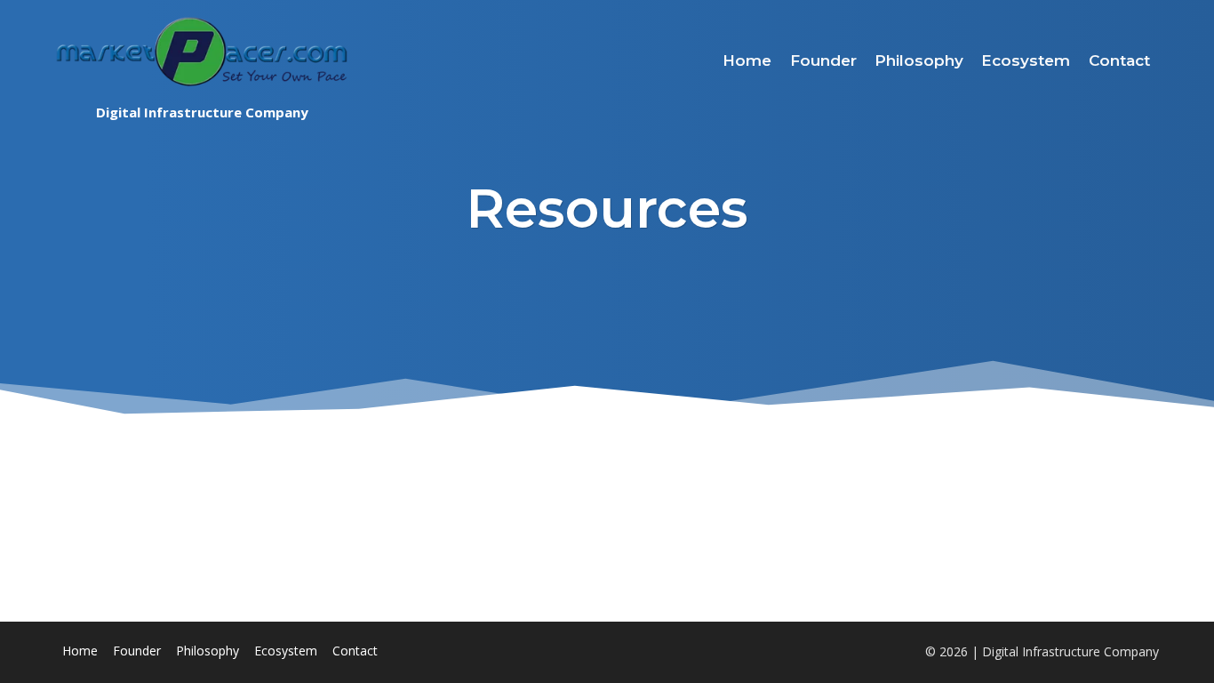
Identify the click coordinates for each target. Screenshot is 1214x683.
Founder (823, 60)
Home (747, 60)
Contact (1119, 60)
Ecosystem (1025, 60)
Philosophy (919, 60)
